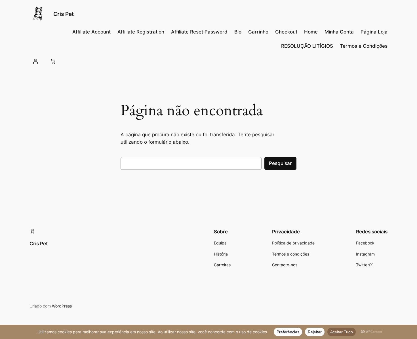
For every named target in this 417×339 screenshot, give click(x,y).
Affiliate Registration (140, 32)
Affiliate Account (91, 32)
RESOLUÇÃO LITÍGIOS (307, 46)
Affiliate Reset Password (199, 32)
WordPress (62, 306)
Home (311, 32)
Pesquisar (280, 163)
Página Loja (374, 32)
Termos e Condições (363, 46)
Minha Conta (339, 32)
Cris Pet (63, 14)
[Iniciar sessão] (35, 61)
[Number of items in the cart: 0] (53, 61)
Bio (237, 32)
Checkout (286, 32)
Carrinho (258, 32)
